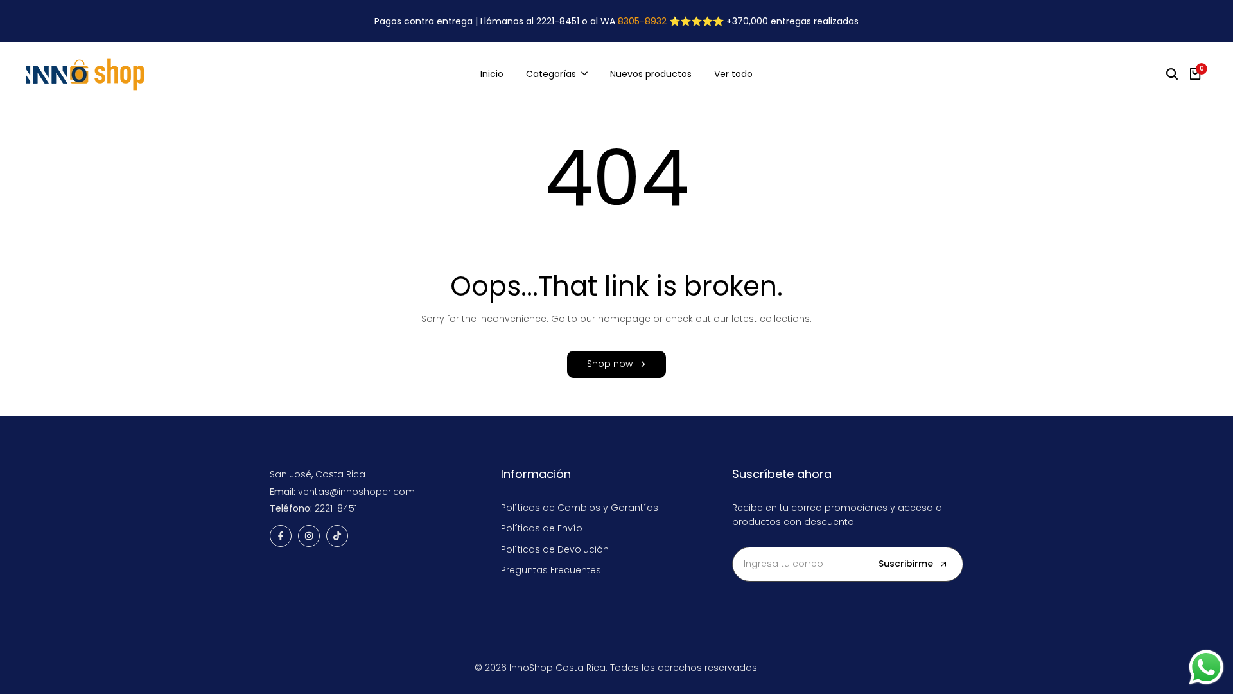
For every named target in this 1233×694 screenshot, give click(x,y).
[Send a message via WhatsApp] (1206, 667)
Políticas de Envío (541, 528)
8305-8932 (642, 21)
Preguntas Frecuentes (551, 570)
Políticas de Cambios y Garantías (579, 507)
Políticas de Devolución (555, 549)
